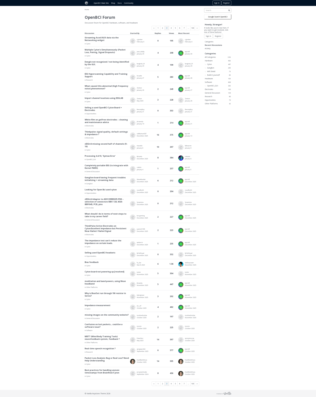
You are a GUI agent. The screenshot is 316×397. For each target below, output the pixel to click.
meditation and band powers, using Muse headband (105, 282)
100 (192, 28)
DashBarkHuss (142, 360)
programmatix (142, 372)
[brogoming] (132, 217)
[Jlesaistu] (132, 284)
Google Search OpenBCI (217, 17)
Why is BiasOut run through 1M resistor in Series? (105, 294)
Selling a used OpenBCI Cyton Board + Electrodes (103, 109)
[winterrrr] (132, 244)
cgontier (140, 39)
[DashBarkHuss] (132, 361)
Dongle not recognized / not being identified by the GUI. (107, 63)
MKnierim (188, 146)
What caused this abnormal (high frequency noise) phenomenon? (106, 87)
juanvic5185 (141, 229)
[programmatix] (132, 373)
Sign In (216, 3)
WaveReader (141, 179)
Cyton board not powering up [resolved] (104, 271)
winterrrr (140, 242)
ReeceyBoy (140, 109)
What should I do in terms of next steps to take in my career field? (105, 215)
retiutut (187, 156)
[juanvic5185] (132, 230)
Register (226, 3)
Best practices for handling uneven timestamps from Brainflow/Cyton (102, 371)
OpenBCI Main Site (101, 3)
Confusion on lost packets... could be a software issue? (103, 325)
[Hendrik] (132, 147)
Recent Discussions (213, 45)
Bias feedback (92, 262)
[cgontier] (132, 41)
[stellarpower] (180, 264)
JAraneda (140, 122)
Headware (218, 78)
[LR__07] (132, 307)
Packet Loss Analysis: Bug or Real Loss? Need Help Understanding (107, 359)
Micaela (139, 156)
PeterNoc (140, 338)
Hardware (218, 60)
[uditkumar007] (132, 135)
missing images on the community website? (107, 315)
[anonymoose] (180, 339)
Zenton (139, 88)
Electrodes (90, 126)
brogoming (141, 216)
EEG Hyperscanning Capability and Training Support (106, 75)
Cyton (88, 44)
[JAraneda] (132, 123)
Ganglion (89, 184)
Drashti (139, 76)
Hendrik (139, 146)
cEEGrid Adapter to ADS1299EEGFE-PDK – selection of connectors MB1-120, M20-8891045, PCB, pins (104, 202)
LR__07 (139, 306)
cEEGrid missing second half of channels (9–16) (106, 145)
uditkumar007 (142, 134)
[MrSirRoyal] (132, 254)
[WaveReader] (132, 181)
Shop (113, 3)
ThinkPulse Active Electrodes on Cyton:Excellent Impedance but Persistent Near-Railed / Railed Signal (105, 228)
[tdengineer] (132, 296)
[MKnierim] (180, 147)
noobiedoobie (142, 315)
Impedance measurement (97, 305)
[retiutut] (180, 158)
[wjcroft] (180, 53)
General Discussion (93, 171)
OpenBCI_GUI (91, 159)
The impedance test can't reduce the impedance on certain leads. (103, 242)
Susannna (140, 202)
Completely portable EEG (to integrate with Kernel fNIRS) (106, 166)
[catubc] (132, 168)
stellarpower (189, 263)
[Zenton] (132, 89)
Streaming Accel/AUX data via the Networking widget (102, 39)
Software (89, 330)
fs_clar (139, 263)
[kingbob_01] (132, 65)
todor (139, 272)
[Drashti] (132, 77)
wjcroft (187, 52)
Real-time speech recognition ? (100, 348)
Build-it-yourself (219, 75)
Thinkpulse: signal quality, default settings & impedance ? (106, 133)
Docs (120, 3)
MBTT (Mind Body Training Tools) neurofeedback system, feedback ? (102, 337)
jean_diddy (140, 52)
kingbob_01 (141, 64)
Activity (207, 48)
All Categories (218, 57)
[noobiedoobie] (132, 317)
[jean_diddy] (132, 53)
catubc (139, 167)
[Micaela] (132, 158)
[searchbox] (217, 10)
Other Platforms (92, 287)
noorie (139, 326)
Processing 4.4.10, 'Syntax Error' (100, 156)
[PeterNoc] (132, 339)
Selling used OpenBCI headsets (100, 252)
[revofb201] (132, 191)
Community (128, 3)
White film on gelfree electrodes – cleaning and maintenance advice (106, 121)
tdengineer (140, 295)
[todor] (132, 273)
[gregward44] (132, 350)
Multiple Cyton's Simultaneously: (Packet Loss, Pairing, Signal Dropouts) (105, 51)
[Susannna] (132, 203)
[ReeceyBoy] (132, 111)
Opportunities (91, 114)
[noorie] (132, 327)
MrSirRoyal (140, 253)
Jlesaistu (139, 283)
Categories (209, 41)
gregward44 (141, 349)
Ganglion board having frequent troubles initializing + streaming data (105, 178)
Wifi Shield (219, 71)
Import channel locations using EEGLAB (104, 98)
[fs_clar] (132, 264)
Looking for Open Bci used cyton (101, 189)
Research (89, 80)
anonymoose (189, 338)
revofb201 (140, 190)
